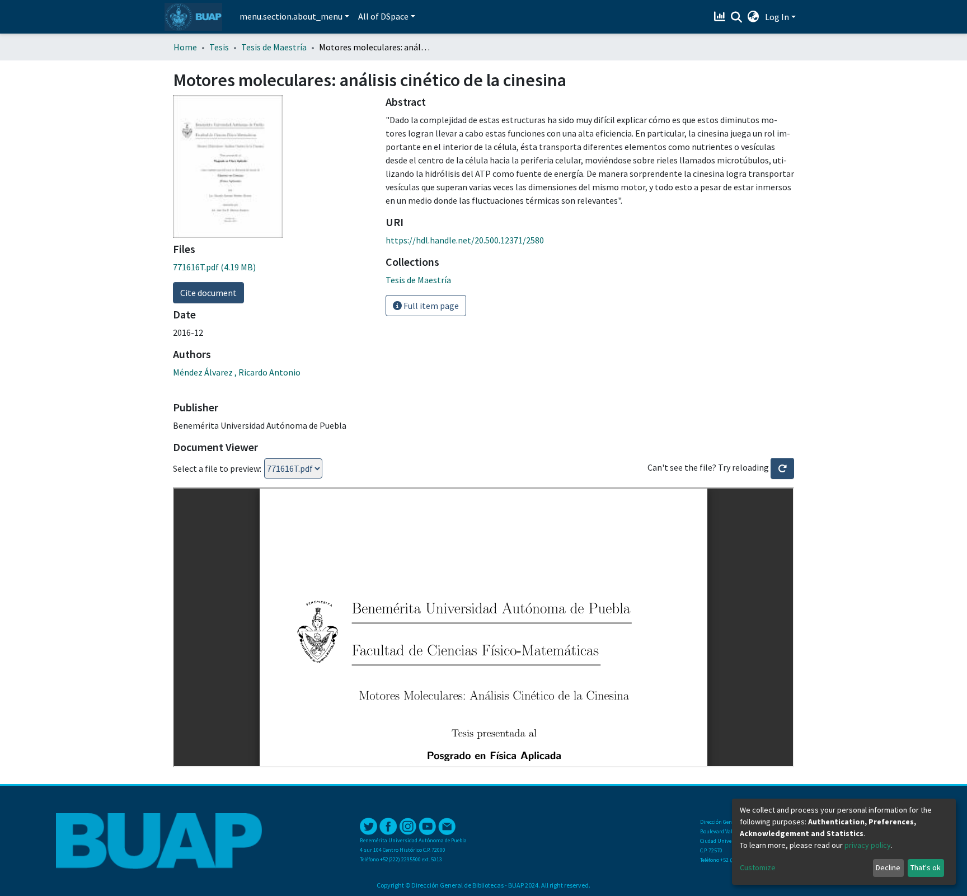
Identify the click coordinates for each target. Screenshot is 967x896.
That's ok (925, 867)
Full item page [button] (430, 305)
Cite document (208, 292)
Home (185, 47)
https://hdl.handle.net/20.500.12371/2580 (465, 240)
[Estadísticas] (721, 17)
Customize (758, 867)
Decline (888, 867)
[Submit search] (736, 17)
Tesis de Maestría (274, 47)
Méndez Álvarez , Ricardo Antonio (237, 372)
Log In (777, 16)
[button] (753, 17)
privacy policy (867, 845)
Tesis (219, 47)
